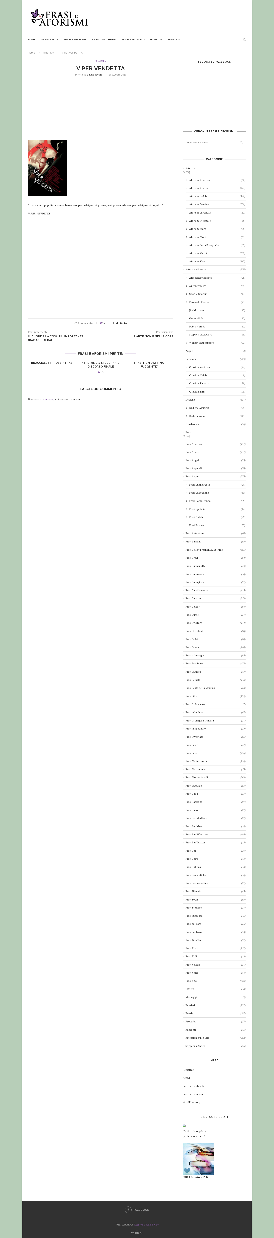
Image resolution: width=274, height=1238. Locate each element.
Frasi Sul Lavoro (215, 932)
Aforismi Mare (217, 228)
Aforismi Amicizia (217, 180)
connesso (47, 399)
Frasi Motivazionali (215, 777)
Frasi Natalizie (215, 785)
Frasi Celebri (215, 606)
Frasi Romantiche (215, 875)
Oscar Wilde (217, 318)
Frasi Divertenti (215, 631)
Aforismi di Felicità (217, 212)
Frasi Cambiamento (215, 590)
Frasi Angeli (215, 460)
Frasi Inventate (215, 736)
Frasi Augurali (215, 468)
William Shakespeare (217, 342)
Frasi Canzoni (215, 598)
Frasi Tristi (215, 948)
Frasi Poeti (215, 858)
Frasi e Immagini (215, 655)
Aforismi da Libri (217, 196)
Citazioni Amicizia (217, 367)
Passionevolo (95, 74)
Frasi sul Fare (215, 923)
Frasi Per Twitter (215, 842)
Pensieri (215, 1005)
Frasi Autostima (215, 533)
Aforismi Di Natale (217, 220)
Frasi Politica (215, 867)
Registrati (188, 1069)
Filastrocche (215, 424)
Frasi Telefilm (215, 940)
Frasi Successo (215, 915)
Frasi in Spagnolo (215, 728)
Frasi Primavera (75, 39)
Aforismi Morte (217, 237)
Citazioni (215, 359)
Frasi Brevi (215, 557)
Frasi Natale (217, 517)
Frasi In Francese (215, 704)
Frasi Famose (215, 671)
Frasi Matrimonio (215, 769)
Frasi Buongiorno (215, 582)
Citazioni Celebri (217, 375)
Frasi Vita (215, 981)
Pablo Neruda (217, 326)
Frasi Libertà (215, 745)
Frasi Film (48, 52)
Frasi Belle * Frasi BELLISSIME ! (215, 549)
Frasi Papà (215, 793)
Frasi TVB (215, 956)
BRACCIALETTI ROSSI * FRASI (52, 362)
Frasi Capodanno (217, 492)
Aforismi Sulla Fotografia (217, 245)
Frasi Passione (215, 802)
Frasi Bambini (215, 541)
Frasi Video (215, 972)
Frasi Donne (215, 647)
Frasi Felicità (215, 680)
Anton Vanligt (217, 286)
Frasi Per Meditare (215, 818)
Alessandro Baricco (217, 277)
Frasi (188, 432)
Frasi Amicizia (215, 444)
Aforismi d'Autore (215, 269)
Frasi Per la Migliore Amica (142, 39)
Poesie (172, 39)
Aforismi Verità (217, 253)
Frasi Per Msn (215, 826)
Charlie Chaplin (217, 294)
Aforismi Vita (217, 261)
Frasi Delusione (104, 39)
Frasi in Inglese (215, 712)
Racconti (215, 1029)
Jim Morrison (217, 310)
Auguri (215, 351)
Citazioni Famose (217, 383)
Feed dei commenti (193, 1094)
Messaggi (215, 997)
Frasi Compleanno (217, 501)
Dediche (215, 399)
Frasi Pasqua (217, 525)
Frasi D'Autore (215, 623)
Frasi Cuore (215, 614)
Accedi (186, 1077)
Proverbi (215, 1021)
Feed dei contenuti (193, 1086)
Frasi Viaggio (215, 964)
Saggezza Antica (215, 1046)
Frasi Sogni (215, 899)
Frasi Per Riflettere (215, 834)
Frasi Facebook (215, 663)
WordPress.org (191, 1102)
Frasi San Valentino (215, 883)
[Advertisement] (178, 16)
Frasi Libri (215, 753)
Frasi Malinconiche (215, 761)
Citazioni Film (217, 391)
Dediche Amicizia (217, 407)
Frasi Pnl (215, 850)
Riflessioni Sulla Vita (215, 1037)
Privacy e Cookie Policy (146, 1224)
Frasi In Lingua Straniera (215, 720)
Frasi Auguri (215, 476)
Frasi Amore (215, 452)
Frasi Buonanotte (215, 566)
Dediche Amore (217, 416)
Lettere (215, 989)
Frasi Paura (215, 810)
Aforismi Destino (217, 204)
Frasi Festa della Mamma (215, 688)
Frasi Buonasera (215, 574)
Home (32, 39)
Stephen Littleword (217, 334)
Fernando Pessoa (217, 302)
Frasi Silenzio (215, 891)
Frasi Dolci (215, 639)
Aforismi (190, 168)
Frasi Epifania (217, 509)
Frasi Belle (49, 39)
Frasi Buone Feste (217, 484)
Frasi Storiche (215, 907)
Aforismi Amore (217, 188)
